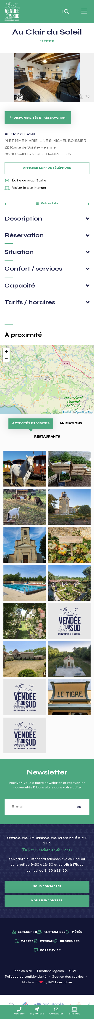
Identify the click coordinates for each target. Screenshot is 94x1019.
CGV (72, 971)
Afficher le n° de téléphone (47, 168)
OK (79, 807)
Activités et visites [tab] (31, 423)
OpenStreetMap (84, 412)
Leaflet (67, 412)
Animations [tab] (71, 423)
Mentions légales (50, 971)
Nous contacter (47, 886)
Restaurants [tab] (47, 437)
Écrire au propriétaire (28, 180)
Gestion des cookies (68, 977)
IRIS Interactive (60, 982)
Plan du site (23, 971)
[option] (47, 77)
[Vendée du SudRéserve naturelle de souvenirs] (12, 11)
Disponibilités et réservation (39, 118)
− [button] (6, 358)
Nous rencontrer (47, 900)
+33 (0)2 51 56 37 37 (52, 849)
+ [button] (6, 351)
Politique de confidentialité (26, 977)
